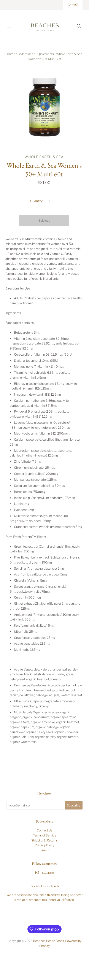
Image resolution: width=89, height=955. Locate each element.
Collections (25, 54)
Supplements (44, 54)
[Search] (79, 26)
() (73, 5)
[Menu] (9, 26)
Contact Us (44, 830)
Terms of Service (44, 835)
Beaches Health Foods (48, 941)
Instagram (46, 872)
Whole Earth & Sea (44, 157)
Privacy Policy (44, 845)
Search (44, 850)
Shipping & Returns (44, 840)
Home (11, 54)
